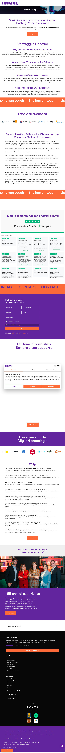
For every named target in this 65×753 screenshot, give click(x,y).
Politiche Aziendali (22, 731)
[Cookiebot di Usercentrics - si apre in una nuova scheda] (54, 366)
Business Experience (12, 678)
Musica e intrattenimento (13, 671)
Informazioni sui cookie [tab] (51, 369)
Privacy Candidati (49, 731)
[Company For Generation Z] (29, 721)
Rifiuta (14, 386)
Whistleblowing (8, 738)
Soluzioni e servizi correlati (14, 626)
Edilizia (8, 658)
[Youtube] (35, 707)
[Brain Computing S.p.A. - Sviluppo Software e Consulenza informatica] (10, 3)
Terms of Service (22, 333)
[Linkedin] (27, 707)
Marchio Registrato (12, 698)
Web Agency (10, 685)
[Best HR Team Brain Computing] (29, 715)
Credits (6, 731)
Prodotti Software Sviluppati (27, 738)
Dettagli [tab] (32, 369)
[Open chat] (62, 746)
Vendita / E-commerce (12, 662)
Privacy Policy (16, 325)
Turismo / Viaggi (11, 664)
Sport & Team (10, 668)
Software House (11, 683)
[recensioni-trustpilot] (32, 221)
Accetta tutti (51, 386)
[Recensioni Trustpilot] (36, 715)
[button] (1, 122)
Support (13, 731)
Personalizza (32, 386)
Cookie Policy (39, 731)
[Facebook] (32, 707)
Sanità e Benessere (11, 660)
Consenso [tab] (13, 369)
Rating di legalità (11, 694)
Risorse (16, 738)
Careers (9, 687)
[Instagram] (30, 707)
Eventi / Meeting (11, 666)
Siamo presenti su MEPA (13, 690)
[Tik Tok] (37, 707)
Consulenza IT (10, 681)
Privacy (31, 731)
